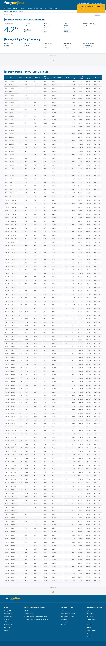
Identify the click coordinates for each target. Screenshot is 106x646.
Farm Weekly (64, 610)
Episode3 (89, 636)
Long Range (42, 8)
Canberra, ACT (8, 624)
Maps (36, 8)
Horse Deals (90, 622)
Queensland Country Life (67, 616)
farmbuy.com (90, 613)
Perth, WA (6, 619)
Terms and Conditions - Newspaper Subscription (36, 619)
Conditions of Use (28, 613)
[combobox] (98, 15)
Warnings (30, 8)
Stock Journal (64, 619)
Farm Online (90, 624)
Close (101, 10)
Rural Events (90, 616)
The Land (63, 624)
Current (15, 8)
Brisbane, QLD (8, 616)
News (55, 8)
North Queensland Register (68, 613)
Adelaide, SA (7, 622)
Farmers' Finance (91, 630)
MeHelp (89, 627)
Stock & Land (64, 622)
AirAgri (88, 633)
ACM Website (27, 610)
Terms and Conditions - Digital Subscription (35, 616)
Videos (50, 8)
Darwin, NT (7, 630)
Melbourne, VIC (8, 613)
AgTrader (89, 610)
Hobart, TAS (7, 627)
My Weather (7, 8)
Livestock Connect (91, 619)
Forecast (22, 8)
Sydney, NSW (7, 610)
